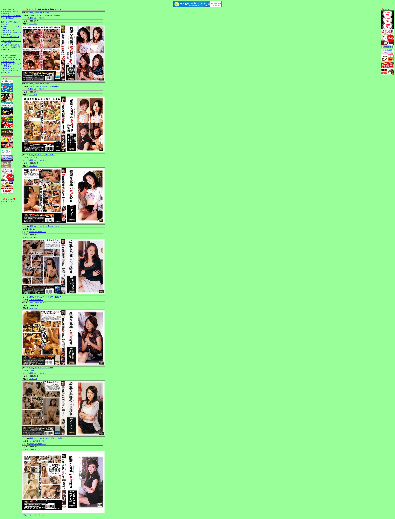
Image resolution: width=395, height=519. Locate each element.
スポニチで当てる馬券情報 (11, 16)
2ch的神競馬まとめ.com (9, 11)
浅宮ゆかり (49, 15)
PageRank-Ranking (7, 30)
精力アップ (17, 68)
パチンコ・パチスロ (8, 57)
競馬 (2, 55)
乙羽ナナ (32, 15)
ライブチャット (6, 70)
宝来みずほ (40, 15)
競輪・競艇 (9, 55)
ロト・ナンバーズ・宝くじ (11, 60)
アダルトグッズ (6, 68)
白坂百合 (39, 86)
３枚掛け (4, 28)
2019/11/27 (33, 449)
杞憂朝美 (57, 15)
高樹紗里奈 (47, 86)
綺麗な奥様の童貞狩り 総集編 (40, 83)
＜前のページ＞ (27, 515)
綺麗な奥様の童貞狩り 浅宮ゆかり (42, 155)
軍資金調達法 (6, 62)
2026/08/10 (33, 24)
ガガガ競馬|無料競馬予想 (10, 45)
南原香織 (55, 86)
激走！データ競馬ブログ (10, 37)
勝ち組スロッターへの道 (10, 26)
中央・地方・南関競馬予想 (11, 47)
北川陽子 (39, 300)
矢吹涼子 (32, 86)
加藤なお (32, 229)
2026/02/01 (33, 95)
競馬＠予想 (5, 14)
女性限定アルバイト (8, 72)
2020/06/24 (33, 308)
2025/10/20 (33, 166)
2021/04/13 (33, 237)
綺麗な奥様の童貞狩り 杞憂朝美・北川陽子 (45, 297)
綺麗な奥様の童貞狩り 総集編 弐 (41, 12)
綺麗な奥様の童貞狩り (37, 18)
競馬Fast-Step (5, 49)
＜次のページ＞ (39, 515)
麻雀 (15, 55)
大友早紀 (32, 441)
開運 (13, 62)
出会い (15, 70)
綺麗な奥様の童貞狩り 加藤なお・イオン (44, 226)
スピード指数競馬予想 (9, 18)
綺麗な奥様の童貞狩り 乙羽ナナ (41, 368)
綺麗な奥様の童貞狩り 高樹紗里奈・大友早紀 (46, 438)
